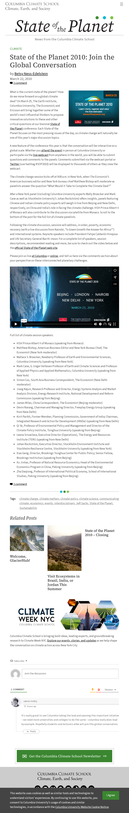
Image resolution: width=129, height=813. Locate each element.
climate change (28, 499)
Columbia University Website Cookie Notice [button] (82, 807)
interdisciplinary (64, 503)
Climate (16, 49)
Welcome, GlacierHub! (20, 558)
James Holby (30, 701)
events (49, 503)
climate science (88, 499)
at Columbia (39, 256)
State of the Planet (101, 503)
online (54, 256)
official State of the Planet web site (36, 248)
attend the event (51, 151)
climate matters (49, 499)
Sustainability (28, 508)
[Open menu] (122, 4)
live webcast (40, 155)
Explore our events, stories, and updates (71, 641)
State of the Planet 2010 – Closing (99, 533)
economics (36, 503)
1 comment (20, 83)
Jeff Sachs (82, 503)
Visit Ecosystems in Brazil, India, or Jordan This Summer (64, 582)
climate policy (69, 499)
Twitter (15, 164)
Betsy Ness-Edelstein (31, 73)
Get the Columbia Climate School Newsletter (65, 756)
